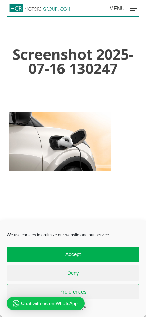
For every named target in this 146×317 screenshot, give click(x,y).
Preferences (73, 292)
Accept (73, 254)
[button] (123, 7)
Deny (73, 273)
